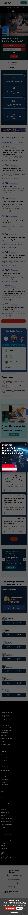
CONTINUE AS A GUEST (9, 469)
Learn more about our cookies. (17, 905)
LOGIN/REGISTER (8, 466)
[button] (14, 912)
